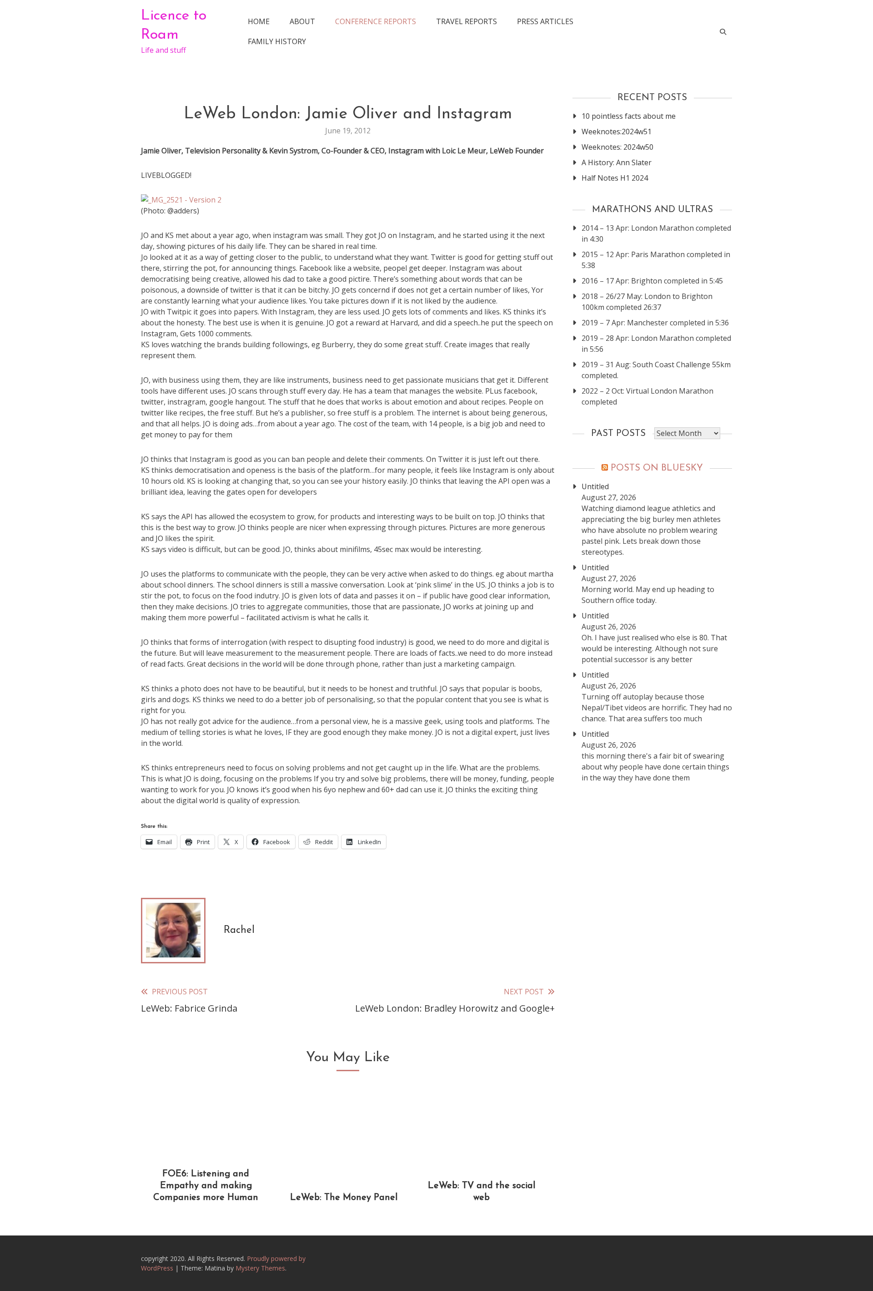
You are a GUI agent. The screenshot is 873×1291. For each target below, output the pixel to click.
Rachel (239, 930)
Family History (277, 41)
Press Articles (545, 21)
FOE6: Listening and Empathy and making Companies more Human (205, 1185)
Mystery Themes (260, 1268)
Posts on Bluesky (657, 468)
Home (259, 21)
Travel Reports (466, 21)
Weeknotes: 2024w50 (617, 147)
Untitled (595, 486)
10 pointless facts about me (629, 116)
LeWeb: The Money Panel (343, 1197)
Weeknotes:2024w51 (617, 132)
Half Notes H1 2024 (615, 178)
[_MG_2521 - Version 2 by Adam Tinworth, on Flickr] (181, 200)
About (302, 21)
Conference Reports (375, 21)
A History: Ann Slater (617, 162)
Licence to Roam (173, 25)
